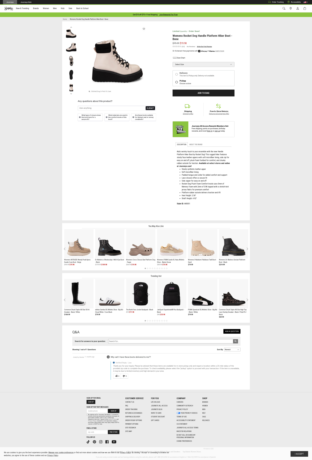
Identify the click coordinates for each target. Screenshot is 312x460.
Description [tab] (181, 144)
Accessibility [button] (296, 2)
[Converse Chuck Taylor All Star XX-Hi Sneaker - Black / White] (78, 293)
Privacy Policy (182, 409)
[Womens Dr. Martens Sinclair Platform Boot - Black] (233, 243)
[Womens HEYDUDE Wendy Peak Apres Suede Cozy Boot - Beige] (78, 243)
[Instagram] (101, 442)
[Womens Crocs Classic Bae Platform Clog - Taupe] (140, 243)
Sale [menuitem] (70, 8)
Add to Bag (203, 93)
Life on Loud (155, 402)
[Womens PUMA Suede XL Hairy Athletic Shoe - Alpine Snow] (171, 243)
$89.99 (159, 265)
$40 (158, 314)
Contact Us (129, 402)
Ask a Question (232, 331)
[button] (305, 2)
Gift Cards (155, 420)
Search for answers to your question (90, 341)
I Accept (299, 454)
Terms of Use (182, 417)
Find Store (114, 432)
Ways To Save (156, 413)
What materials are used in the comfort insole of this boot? (117, 117)
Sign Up (91, 402)
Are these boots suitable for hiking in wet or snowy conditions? (144, 117)
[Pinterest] (95, 442)
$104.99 (67, 314)
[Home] (8, 8)
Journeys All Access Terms (187, 428)
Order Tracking (278, 2)
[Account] (298, 8)
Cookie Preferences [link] (184, 441)
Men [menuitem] (55, 8)
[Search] (284, 8)
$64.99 (128, 265)
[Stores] (291, 8)
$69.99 (221, 317)
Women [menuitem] (46, 8)
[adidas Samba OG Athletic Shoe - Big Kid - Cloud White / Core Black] (109, 293)
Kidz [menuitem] (63, 8)
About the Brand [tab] (195, 144)
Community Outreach (185, 406)
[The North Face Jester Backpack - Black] (140, 293)
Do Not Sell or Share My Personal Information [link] (186, 436)
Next (71, 93)
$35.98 (162, 314)
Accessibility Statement (186, 420)
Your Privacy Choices (189, 413)
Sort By (220, 349)
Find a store (92, 428)
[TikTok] (89, 442)
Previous (71, 26)
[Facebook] (107, 442)
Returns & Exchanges (133, 413)
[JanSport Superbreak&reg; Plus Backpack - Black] (171, 293)
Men (203, 409)
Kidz (203, 413)
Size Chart (181, 58)
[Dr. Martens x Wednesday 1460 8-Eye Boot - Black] (109, 243)
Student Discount (158, 417)
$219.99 (222, 265)
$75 (127, 312)
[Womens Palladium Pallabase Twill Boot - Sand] (202, 243)
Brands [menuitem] (36, 8)
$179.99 (98, 265)
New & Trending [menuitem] (22, 8)
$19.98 (71, 265)
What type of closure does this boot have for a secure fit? (91, 117)
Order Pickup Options (133, 420)
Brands (205, 402)
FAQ (126, 406)
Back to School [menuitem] (82, 8)
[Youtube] (115, 442)
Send (150, 108)
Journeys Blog (156, 409)
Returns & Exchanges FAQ (219, 114)
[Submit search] (235, 341)
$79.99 (190, 265)
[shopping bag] (305, 8)
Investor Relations (184, 431)
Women (205, 406)
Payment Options (131, 424)
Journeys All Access (159, 406)
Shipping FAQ (188, 114)
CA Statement (182, 424)
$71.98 (131, 312)
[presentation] (22, 8)
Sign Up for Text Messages (97, 407)
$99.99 (66, 265)
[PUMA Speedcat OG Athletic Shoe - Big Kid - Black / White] (202, 293)
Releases (206, 420)
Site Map (128, 431)
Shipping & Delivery (132, 417)
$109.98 (104, 265)
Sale (204, 417)
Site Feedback (130, 428)
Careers (180, 402)
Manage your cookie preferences (61, 452)
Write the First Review (204, 46)
